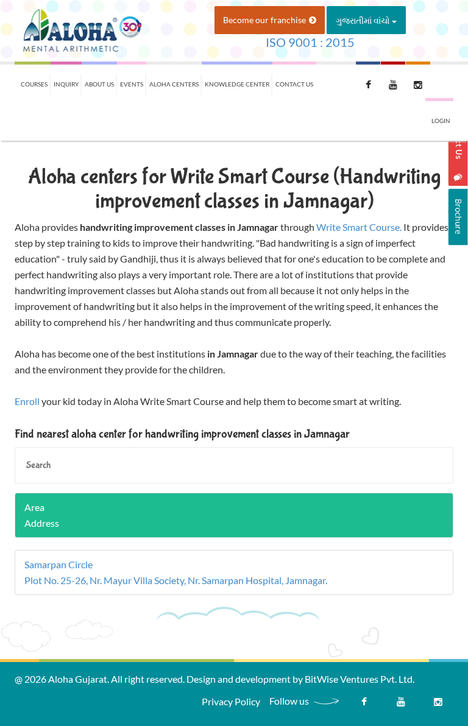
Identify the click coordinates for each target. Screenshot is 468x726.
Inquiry (66, 84)
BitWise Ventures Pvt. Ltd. (359, 679)
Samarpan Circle (58, 564)
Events (131, 84)
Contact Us (294, 84)
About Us (99, 84)
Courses (34, 84)
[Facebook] (364, 704)
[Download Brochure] (458, 216)
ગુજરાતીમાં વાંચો (364, 20)
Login (440, 120)
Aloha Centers (174, 84)
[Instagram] (438, 704)
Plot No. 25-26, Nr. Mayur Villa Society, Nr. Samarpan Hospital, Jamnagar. (175, 580)
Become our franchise (264, 20)
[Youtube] (401, 704)
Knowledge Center (237, 84)
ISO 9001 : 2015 (310, 42)
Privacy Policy (231, 701)
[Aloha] (81, 29)
